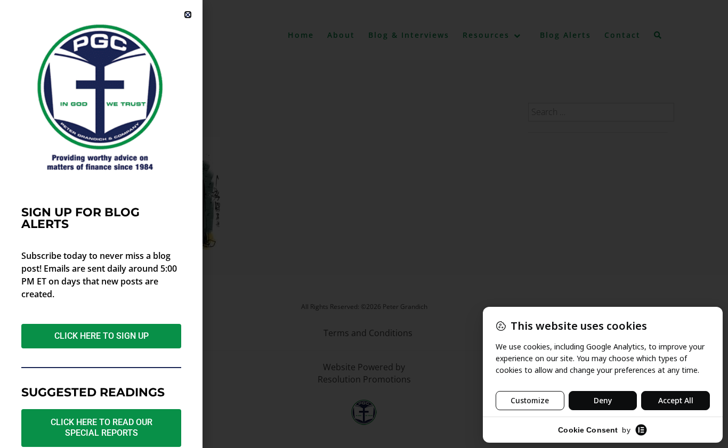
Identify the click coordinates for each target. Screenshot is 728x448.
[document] (364, 224)
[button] (188, 15)
